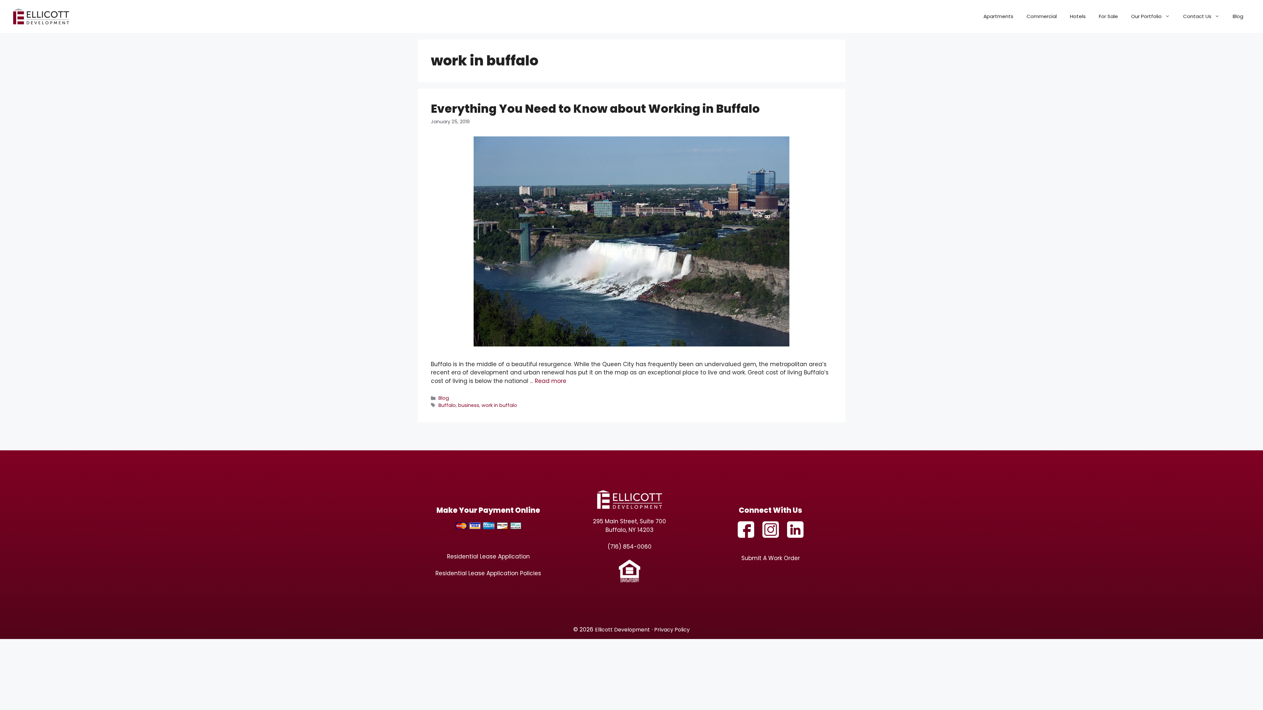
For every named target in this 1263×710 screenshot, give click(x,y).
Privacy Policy (672, 629)
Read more (550, 381)
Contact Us (1197, 16)
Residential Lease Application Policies (488, 573)
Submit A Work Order (770, 558)
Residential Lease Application (488, 556)
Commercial (1042, 16)
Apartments (998, 16)
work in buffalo (499, 405)
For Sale (1108, 16)
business (468, 405)
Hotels (1078, 16)
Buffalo (447, 405)
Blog (1238, 16)
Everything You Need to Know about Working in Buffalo (595, 109)
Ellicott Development (622, 629)
